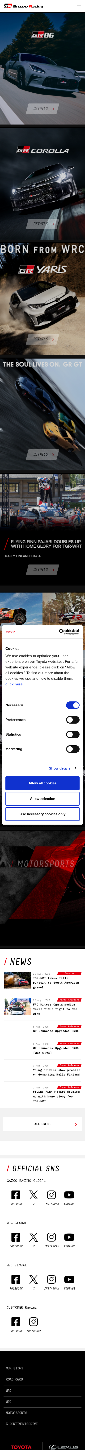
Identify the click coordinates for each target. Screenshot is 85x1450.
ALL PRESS (42, 1138)
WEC (8, 1416)
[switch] (73, 720)
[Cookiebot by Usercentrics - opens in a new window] (60, 632)
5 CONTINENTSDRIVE (22, 1439)
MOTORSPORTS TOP (41, 909)
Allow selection (42, 799)
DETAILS (40, 109)
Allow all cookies (42, 783)
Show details (59, 768)
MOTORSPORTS (16, 1427)
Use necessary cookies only (42, 814)
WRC (8, 1405)
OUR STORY (14, 1383)
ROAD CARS (14, 1394)
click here (13, 684)
